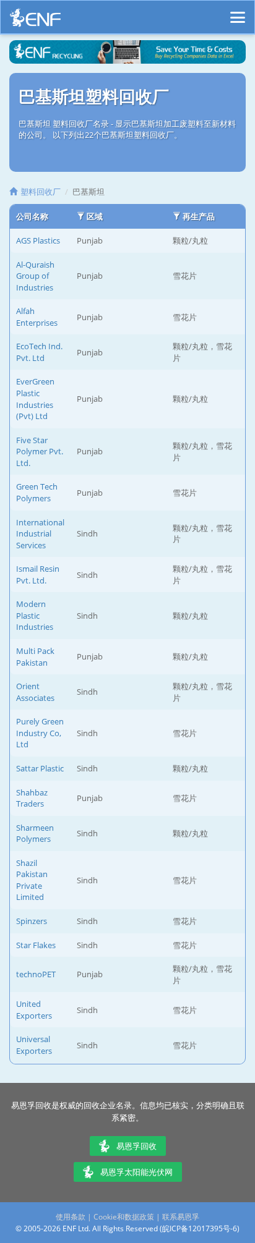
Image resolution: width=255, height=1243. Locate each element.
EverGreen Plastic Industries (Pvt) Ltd (35, 399)
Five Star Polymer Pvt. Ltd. (39, 452)
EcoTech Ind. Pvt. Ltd (39, 352)
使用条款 (70, 1216)
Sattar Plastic (40, 768)
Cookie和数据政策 (123, 1216)
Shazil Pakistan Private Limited (32, 880)
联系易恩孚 (180, 1216)
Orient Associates (35, 692)
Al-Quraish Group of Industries (35, 276)
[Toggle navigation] (237, 12)
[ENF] (35, 20)
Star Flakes (36, 945)
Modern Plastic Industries (34, 615)
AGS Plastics (38, 240)
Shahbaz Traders (32, 798)
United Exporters (34, 1009)
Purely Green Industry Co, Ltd (40, 733)
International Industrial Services (40, 534)
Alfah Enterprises (37, 316)
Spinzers (31, 921)
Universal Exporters (34, 1044)
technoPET (36, 974)
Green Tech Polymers (37, 492)
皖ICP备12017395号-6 (199, 1228)
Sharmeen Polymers (35, 833)
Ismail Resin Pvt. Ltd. (37, 574)
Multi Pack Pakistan (35, 656)
